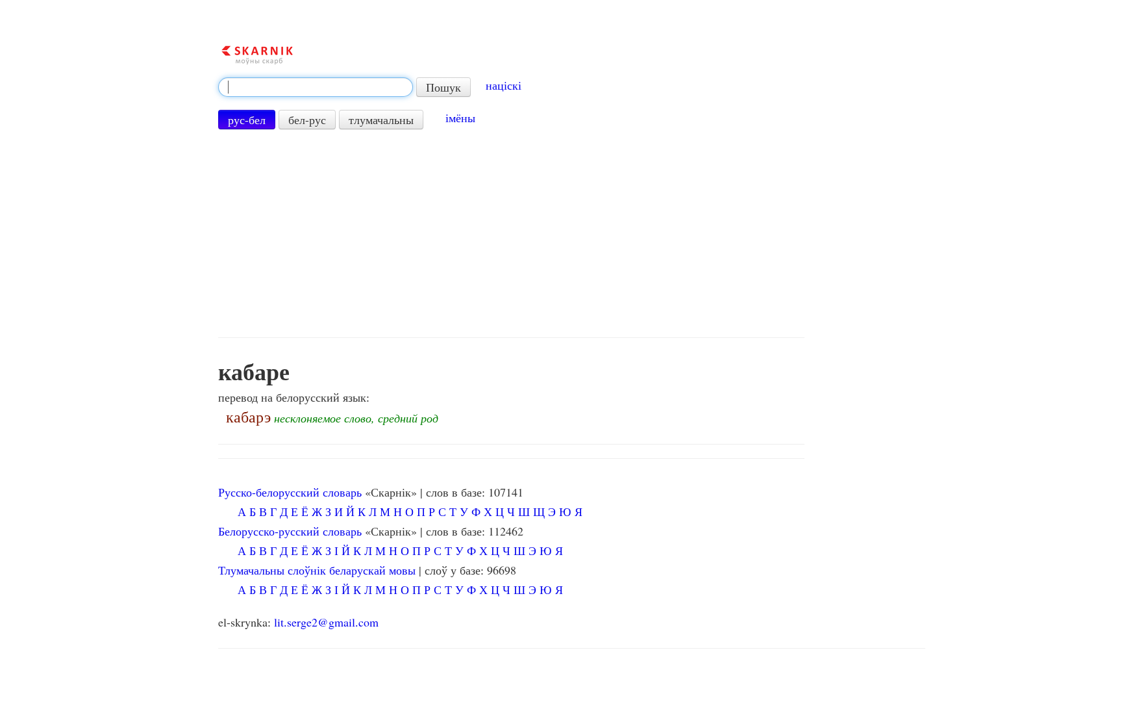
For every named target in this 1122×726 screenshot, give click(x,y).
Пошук (443, 87)
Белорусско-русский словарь (290, 531)
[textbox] (315, 87)
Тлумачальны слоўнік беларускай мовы (317, 570)
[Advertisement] (511, 233)
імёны (460, 117)
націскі (503, 85)
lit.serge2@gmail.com (326, 622)
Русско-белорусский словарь (290, 492)
